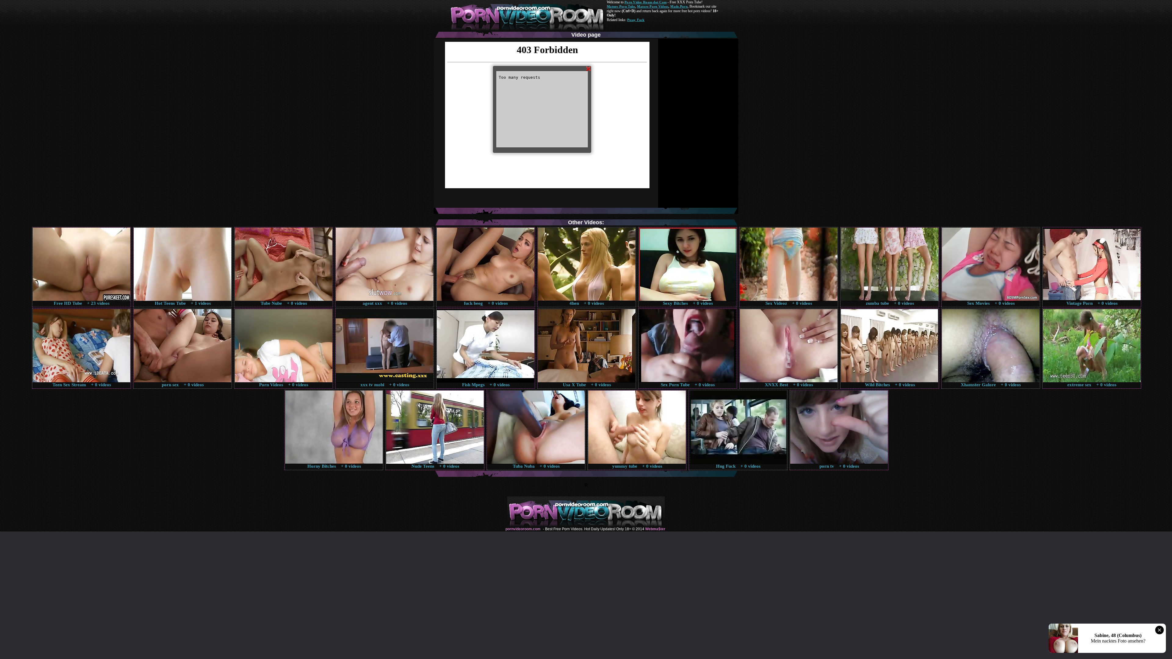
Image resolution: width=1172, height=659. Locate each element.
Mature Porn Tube (621, 6)
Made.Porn (678, 6)
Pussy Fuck (636, 20)
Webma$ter (655, 529)
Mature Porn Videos (652, 6)
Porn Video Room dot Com (645, 2)
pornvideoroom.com (523, 529)
